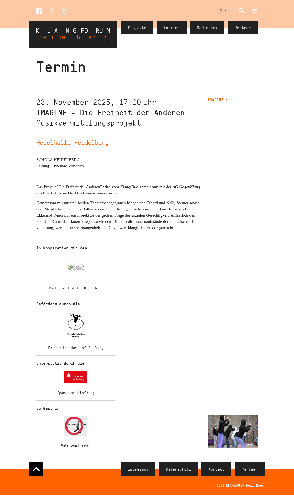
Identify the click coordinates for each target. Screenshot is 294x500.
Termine (172, 27)
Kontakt (216, 469)
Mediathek (207, 27)
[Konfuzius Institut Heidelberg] (75, 268)
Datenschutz (178, 469)
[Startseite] (73, 34)
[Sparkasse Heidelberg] (75, 378)
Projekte (137, 27)
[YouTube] (52, 11)
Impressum (138, 469)
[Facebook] (39, 11)
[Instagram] (64, 11)
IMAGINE (217, 99)
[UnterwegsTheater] (75, 427)
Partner (243, 27)
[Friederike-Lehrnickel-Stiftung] (75, 325)
